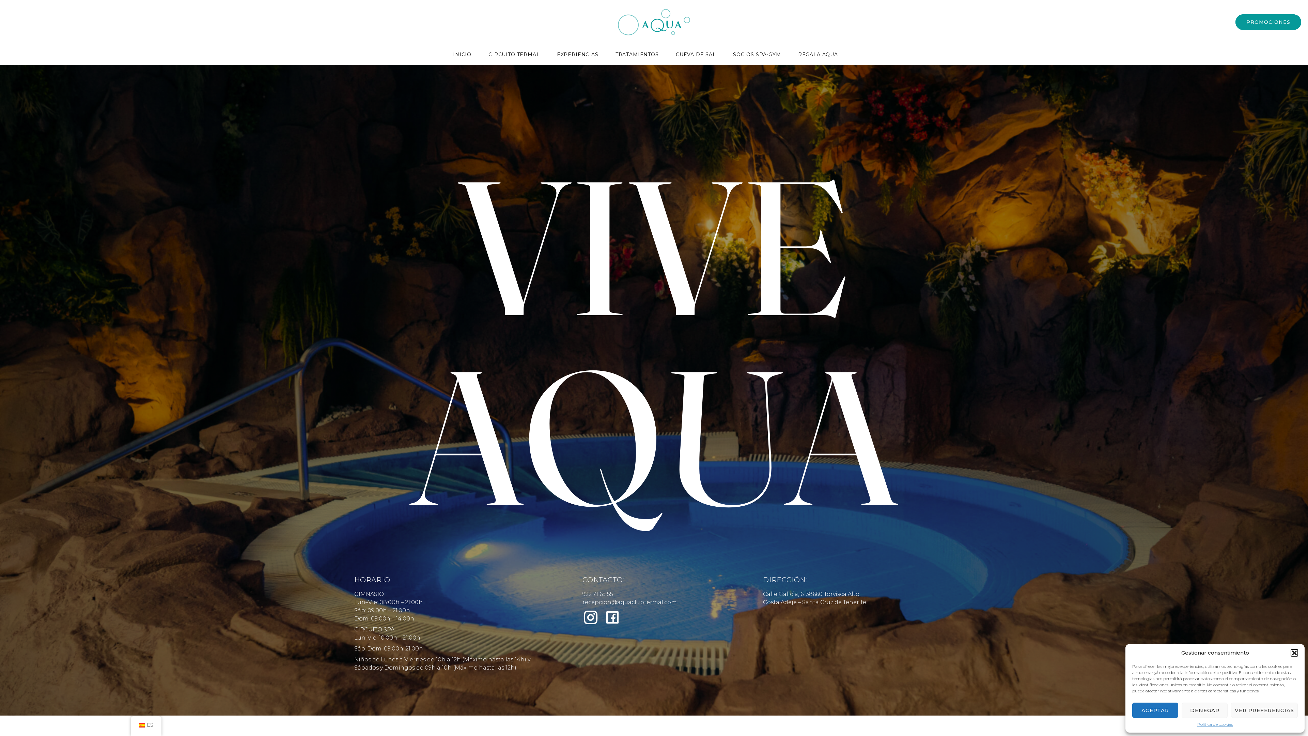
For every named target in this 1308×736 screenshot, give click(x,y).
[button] (1294, 652)
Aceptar (1155, 710)
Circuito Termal (514, 55)
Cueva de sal (696, 55)
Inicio (462, 55)
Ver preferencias (1264, 710)
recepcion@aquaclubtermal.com (629, 602)
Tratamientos (637, 55)
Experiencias (577, 55)
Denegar (1204, 710)
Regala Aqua (818, 55)
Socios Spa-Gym (757, 55)
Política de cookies (1215, 724)
